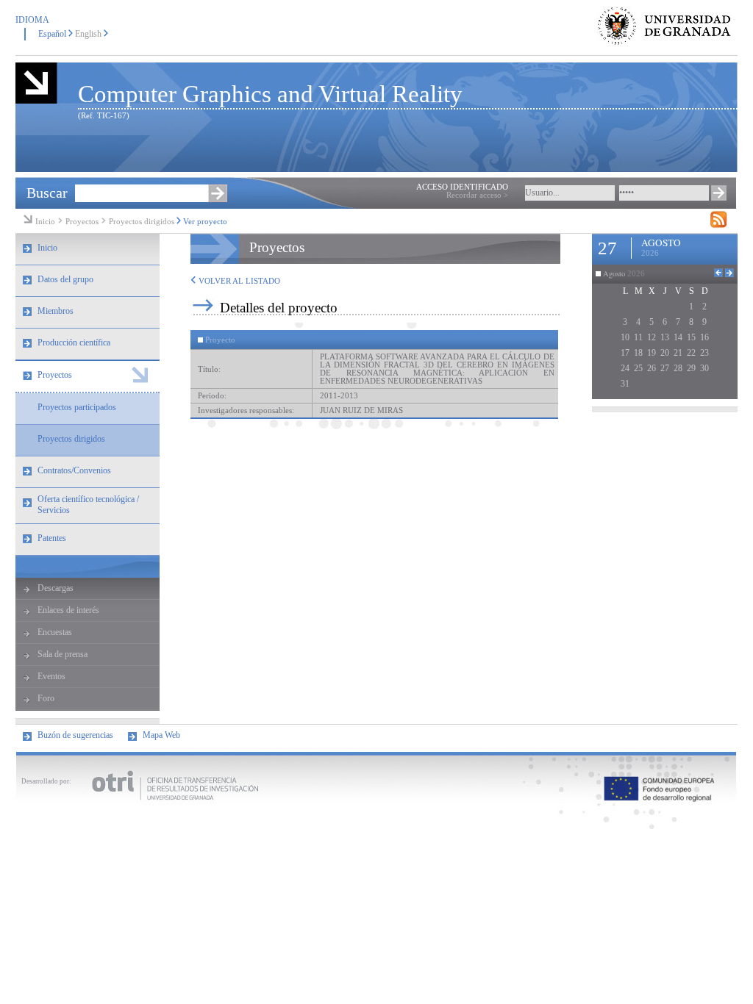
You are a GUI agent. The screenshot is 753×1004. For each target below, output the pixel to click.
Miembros (56, 311)
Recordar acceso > (477, 195)
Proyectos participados (77, 407)
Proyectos (83, 222)
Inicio (45, 222)
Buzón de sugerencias (75, 735)
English (88, 34)
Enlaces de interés (68, 610)
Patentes (52, 538)
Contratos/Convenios (74, 470)
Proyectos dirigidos (141, 222)
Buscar (47, 192)
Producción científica (74, 342)
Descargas (56, 588)
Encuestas (55, 632)
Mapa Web (161, 735)
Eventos (51, 676)
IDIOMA (32, 20)
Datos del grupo (65, 279)
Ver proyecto (205, 222)
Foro (46, 698)
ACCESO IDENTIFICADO (462, 187)
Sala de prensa (63, 654)
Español (52, 34)
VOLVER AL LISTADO (238, 281)
